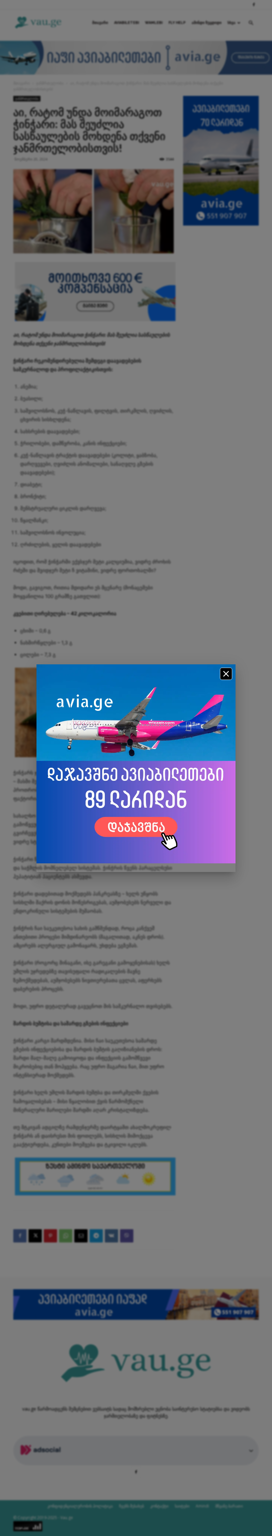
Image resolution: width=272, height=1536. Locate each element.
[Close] (226, 674)
